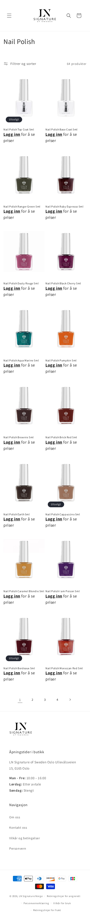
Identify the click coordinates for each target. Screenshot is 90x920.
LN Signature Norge (31, 896)
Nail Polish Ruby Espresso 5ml (64, 206)
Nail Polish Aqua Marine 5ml (21, 360)
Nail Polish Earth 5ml (16, 514)
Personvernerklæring (36, 903)
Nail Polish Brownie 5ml (18, 437)
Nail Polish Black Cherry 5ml (63, 283)
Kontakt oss (18, 827)
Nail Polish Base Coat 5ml (61, 129)
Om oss (14, 817)
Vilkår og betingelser (24, 838)
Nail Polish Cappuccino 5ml (62, 514)
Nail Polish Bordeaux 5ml (19, 668)
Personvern (17, 848)
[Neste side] (70, 700)
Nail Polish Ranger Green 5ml (21, 206)
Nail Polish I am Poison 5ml (62, 591)
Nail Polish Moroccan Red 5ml (64, 668)
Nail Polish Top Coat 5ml (18, 129)
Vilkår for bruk (62, 903)
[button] (9, 16)
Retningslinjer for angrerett (64, 896)
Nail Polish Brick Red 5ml (61, 437)
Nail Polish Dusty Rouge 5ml (21, 283)
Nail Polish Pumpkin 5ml (61, 360)
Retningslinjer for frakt (47, 910)
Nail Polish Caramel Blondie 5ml (23, 591)
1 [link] (20, 700)
